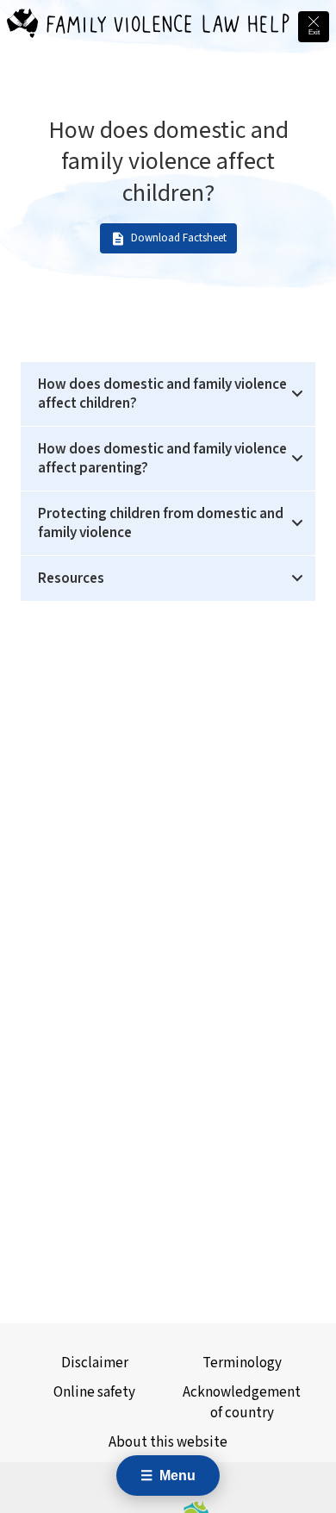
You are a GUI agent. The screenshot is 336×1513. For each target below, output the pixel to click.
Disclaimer (94, 1363)
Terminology (242, 1363)
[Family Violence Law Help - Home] (22, 27)
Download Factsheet (179, 238)
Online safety (94, 1392)
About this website (168, 1442)
